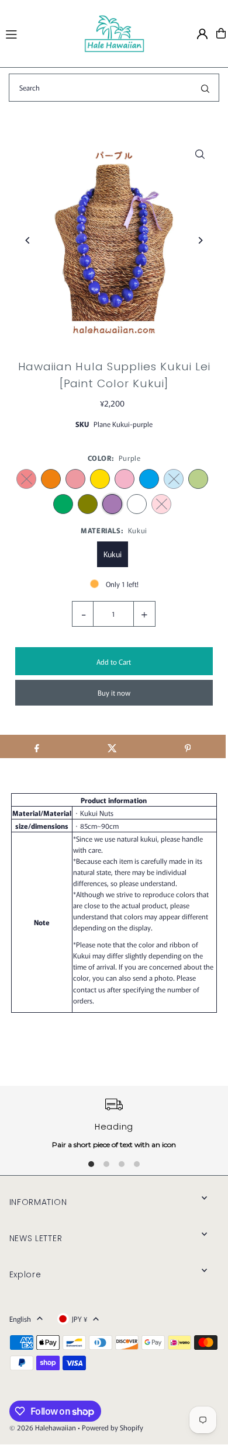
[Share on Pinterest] (188, 746)
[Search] (205, 88)
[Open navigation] (39, 33)
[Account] (202, 34)
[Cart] (221, 33)
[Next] (199, 240)
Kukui (112, 554)
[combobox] (114, 88)
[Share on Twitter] (112, 746)
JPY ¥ (79, 1319)
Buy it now (114, 692)
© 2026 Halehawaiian (42, 1427)
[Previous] (28, 240)
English (20, 1319)
